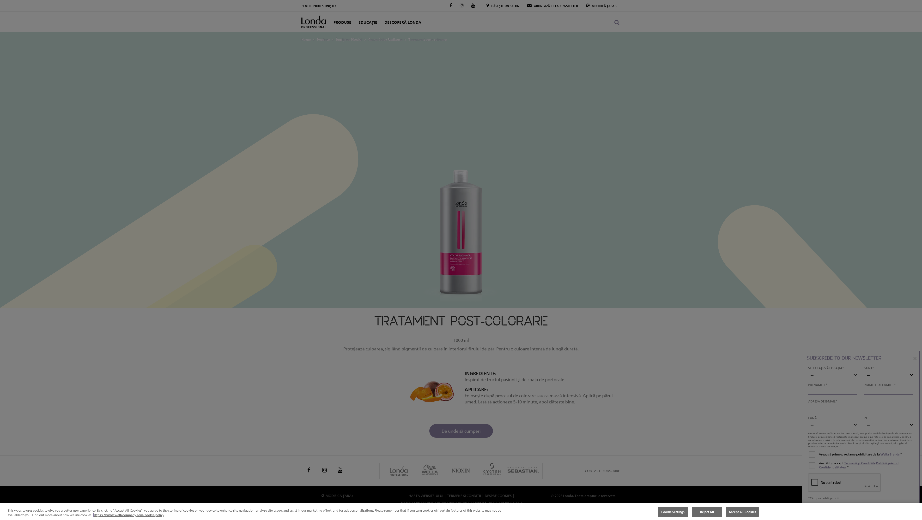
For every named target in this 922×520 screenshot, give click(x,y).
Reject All (707, 512)
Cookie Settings (673, 512)
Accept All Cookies (742, 512)
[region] (461, 511)
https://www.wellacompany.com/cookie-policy (128, 515)
